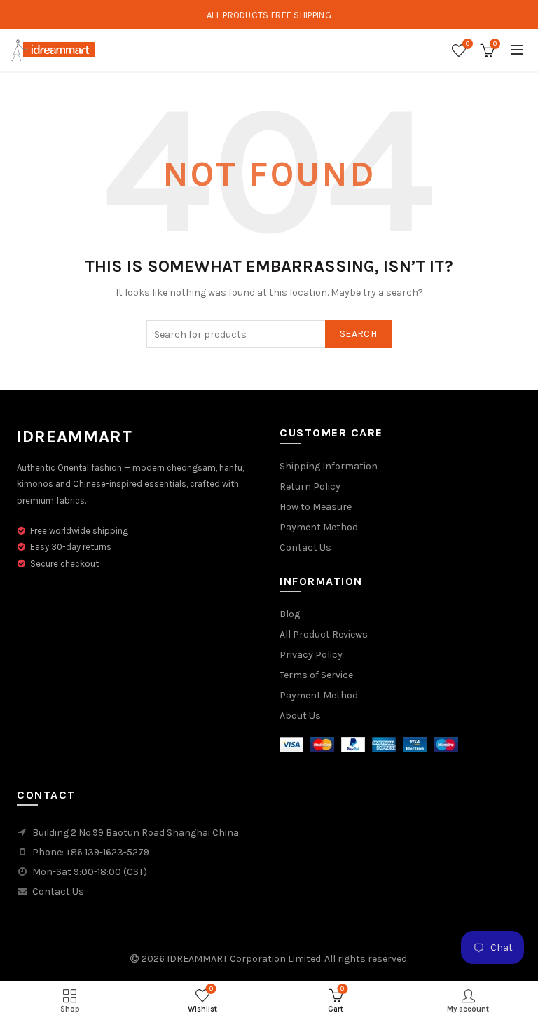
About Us (300, 716)
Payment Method (319, 527)
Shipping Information (329, 466)
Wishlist (467, 44)
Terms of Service (316, 675)
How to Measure (316, 507)
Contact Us (305, 547)
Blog (290, 614)
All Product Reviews (324, 634)
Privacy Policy (311, 655)
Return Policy (310, 486)
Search (358, 334)
